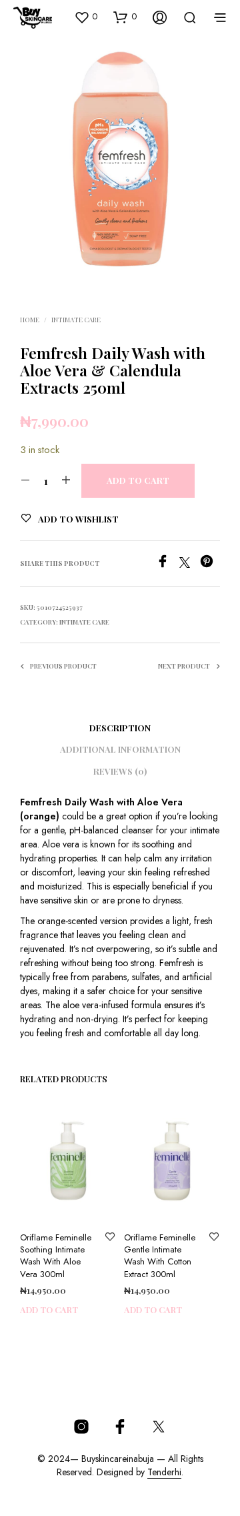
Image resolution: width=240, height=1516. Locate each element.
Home (29, 319)
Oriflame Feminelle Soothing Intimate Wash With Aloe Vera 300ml (55, 1256)
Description (120, 727)
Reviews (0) (120, 771)
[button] (85, 16)
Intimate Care (76, 319)
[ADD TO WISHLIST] (110, 1237)
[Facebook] (167, 564)
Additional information (120, 749)
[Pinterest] (210, 564)
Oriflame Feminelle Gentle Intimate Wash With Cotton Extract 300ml (159, 1256)
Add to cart (49, 1309)
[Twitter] (189, 564)
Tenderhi (164, 1472)
